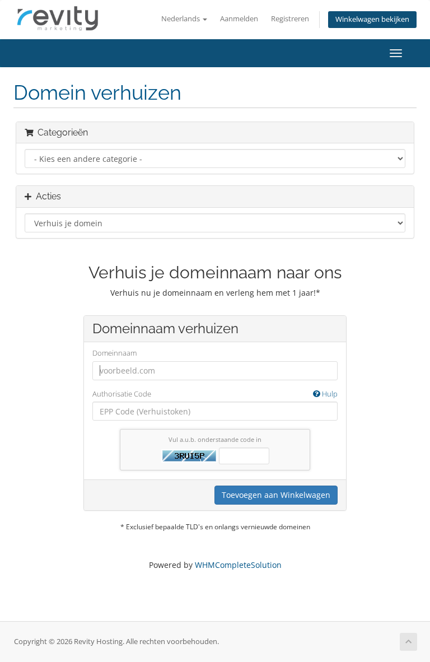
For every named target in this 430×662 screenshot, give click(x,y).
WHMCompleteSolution (238, 565)
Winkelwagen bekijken (372, 19)
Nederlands (181, 19)
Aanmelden (239, 19)
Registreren (290, 19)
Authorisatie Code (215, 394)
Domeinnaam (114, 353)
